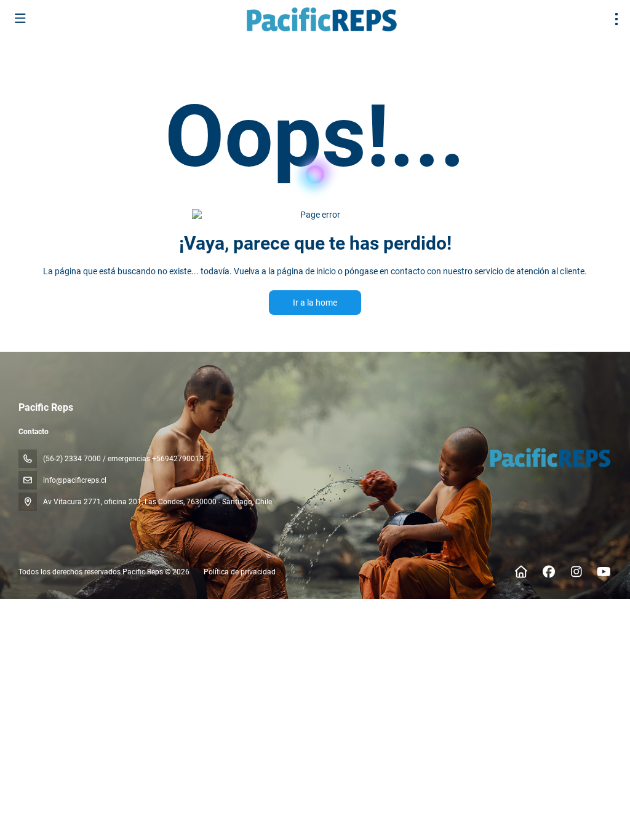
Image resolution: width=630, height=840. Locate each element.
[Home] (520, 572)
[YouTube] (604, 572)
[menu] (616, 19)
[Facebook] (548, 572)
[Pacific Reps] (549, 457)
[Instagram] (576, 572)
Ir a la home (315, 302)
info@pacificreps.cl (74, 480)
